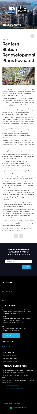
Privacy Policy (17, 403)
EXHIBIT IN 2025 (9, 296)
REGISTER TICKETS (11, 335)
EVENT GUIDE (8, 291)
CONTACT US (6, 346)
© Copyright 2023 (7, 403)
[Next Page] (21, 236)
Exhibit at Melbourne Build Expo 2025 (12, 388)
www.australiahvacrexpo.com (10, 361)
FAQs (6, 300)
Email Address (9, 259)
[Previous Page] (16, 236)
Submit (26, 267)
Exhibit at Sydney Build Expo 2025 (11, 385)
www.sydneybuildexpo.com (9, 355)
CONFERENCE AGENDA (11, 287)
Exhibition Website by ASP (20, 407)
